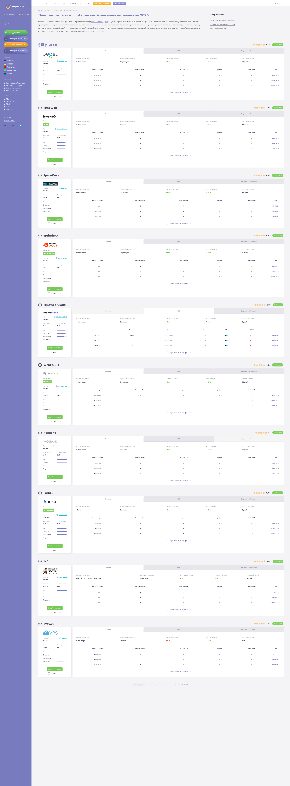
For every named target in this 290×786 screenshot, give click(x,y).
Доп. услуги (84, 3)
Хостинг (39, 3)
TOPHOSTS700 (49, 253)
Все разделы (119, 3)
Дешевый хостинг (14, 88)
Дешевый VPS (12, 90)
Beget (53, 44)
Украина (10, 64)
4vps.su (48, 623)
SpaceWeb (51, 175)
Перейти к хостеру (54, 92)
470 (6, 14)
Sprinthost (50, 235)
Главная (41, 10)
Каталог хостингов (102, 3)
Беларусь (11, 67)
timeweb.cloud (61, 317)
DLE (7, 106)
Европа (10, 73)
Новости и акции (9, 120)
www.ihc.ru (63, 577)
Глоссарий (7, 117)
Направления (59, 3)
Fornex (48, 493)
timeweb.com (62, 129)
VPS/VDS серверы (14, 85)
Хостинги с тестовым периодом (222, 20)
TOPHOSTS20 (48, 510)
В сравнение (56, 96)
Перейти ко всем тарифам (178, 92)
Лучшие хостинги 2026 (218, 29)
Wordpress (11, 101)
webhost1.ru (62, 386)
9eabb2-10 (47, 381)
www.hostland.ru (61, 446)
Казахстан (11, 70)
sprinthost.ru (62, 258)
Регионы (72, 3)
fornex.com (63, 515)
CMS (48, 3)
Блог (5, 114)
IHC (45, 561)
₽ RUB (277, 3)
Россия (10, 60)
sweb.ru (64, 188)
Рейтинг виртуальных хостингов (222, 24)
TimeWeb (50, 107)
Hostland (49, 432)
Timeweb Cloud (54, 305)
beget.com (63, 61)
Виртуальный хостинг (15, 83)
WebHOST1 (51, 365)
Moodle (9, 99)
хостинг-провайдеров (99, 22)
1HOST (46, 124)
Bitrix (8, 104)
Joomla (9, 109)
